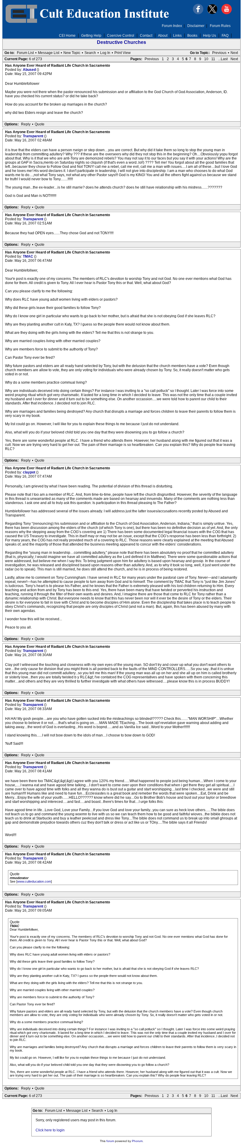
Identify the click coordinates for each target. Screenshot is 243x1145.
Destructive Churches (121, 42)
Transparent (33, 136)
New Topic (71, 53)
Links (177, 36)
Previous (219, 53)
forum (110, 1141)
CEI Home (67, 36)
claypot (29, 472)
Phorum (137, 1141)
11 (213, 59)
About (162, 36)
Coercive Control (120, 36)
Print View (122, 53)
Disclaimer (195, 26)
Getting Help (91, 36)
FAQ (225, 36)
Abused (30, 70)
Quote (39, 124)
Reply (26, 124)
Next (234, 53)
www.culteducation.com (34, 881)
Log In (105, 53)
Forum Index (172, 26)
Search (90, 53)
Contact (146, 36)
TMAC (28, 256)
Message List (48, 53)
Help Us (209, 36)
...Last (223, 59)
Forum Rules (220, 26)
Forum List (25, 53)
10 (206, 59)
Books (192, 36)
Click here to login (50, 1130)
